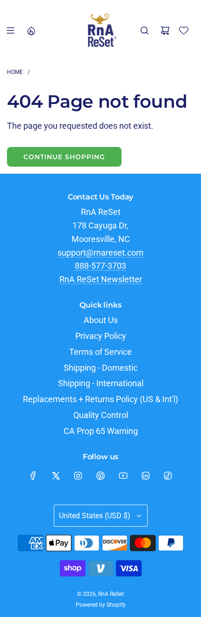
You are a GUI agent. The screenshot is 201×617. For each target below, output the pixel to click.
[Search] (144, 30)
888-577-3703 (100, 266)
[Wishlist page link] (183, 30)
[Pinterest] (100, 475)
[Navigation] (10, 30)
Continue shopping (64, 157)
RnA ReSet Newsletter (100, 279)
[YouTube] (123, 475)
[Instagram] (78, 475)
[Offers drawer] (31, 30)
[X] (55, 475)
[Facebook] (33, 475)
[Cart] (165, 30)
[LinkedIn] (145, 475)
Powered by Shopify (101, 605)
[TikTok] (168, 475)
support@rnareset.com (100, 252)
